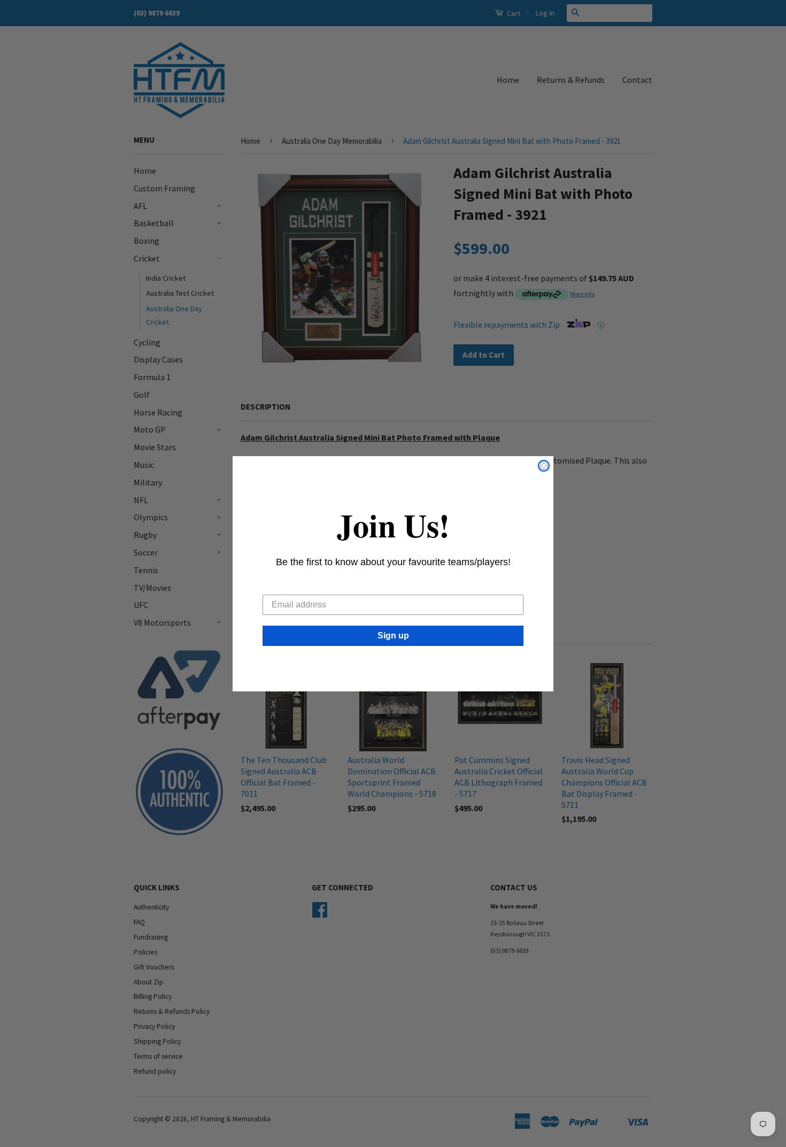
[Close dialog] (543, 465)
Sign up (393, 635)
